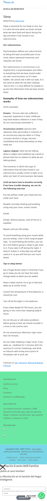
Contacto (7, 392)
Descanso (23, 363)
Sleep (7, 16)
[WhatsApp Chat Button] (41, 495)
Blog (5, 388)
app (16, 363)
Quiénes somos (10, 384)
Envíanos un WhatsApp (14, 396)
